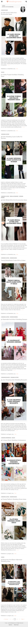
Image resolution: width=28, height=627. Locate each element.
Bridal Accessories (14, 196)
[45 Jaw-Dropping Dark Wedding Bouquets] (14, 419)
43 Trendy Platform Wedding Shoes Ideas (13, 499)
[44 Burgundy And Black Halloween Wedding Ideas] (14, 601)
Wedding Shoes (13, 496)
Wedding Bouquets (5, 377)
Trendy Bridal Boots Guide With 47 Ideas (13, 260)
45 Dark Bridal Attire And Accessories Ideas (14, 200)
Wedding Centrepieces (6, 437)
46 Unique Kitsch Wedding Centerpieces (13, 440)
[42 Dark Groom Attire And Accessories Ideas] (14, 54)
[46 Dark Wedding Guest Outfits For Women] (14, 178)
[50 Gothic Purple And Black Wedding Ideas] (14, 116)
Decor (2, 72)
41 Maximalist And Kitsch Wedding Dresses (14, 319)
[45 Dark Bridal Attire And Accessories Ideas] (14, 240)
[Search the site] (26, 2)
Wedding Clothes (5, 134)
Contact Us (10, 624)
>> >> (9, 65)
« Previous (6, 619)
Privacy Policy (16, 624)
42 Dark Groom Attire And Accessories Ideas (8, 13)
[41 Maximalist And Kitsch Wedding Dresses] (14, 359)
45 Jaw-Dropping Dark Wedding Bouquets (14, 380)
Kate (17, 68)
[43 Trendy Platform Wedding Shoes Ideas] (14, 539)
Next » (22, 619)
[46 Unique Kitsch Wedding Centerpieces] (14, 480)
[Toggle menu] (1, 2)
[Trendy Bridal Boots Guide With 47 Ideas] (14, 300)
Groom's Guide (4, 10)
